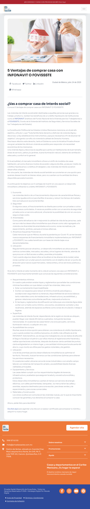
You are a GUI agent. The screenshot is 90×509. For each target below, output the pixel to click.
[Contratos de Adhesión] (15, 501)
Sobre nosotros (55, 442)
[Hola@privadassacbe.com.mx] (23, 446)
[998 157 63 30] (23, 441)
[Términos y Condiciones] (34, 498)
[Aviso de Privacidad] (13, 498)
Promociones (54, 449)
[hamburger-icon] (84, 9)
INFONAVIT (19, 119)
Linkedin (39, 84)
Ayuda (51, 455)
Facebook (16, 84)
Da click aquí (13, 409)
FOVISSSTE (14, 121)
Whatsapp (16, 89)
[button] (67, 442)
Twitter (28, 84)
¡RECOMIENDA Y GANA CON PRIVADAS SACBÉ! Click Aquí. (45, 2)
